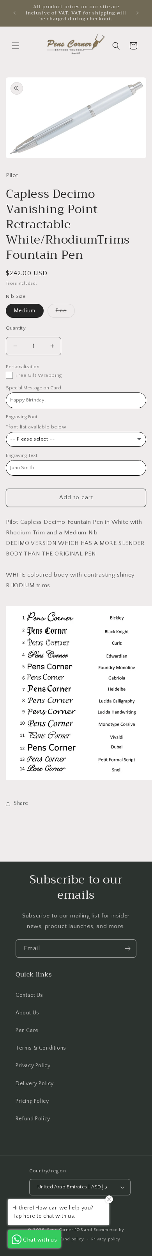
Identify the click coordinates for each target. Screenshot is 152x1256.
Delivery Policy (35, 1083)
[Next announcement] (137, 13)
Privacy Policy (33, 1065)
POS (78, 1229)
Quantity (16, 328)
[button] (15, 45)
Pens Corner (60, 1229)
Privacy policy (105, 1239)
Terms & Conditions (41, 1048)
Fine (65, 312)
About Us (27, 1013)
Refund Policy (33, 1119)
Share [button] (21, 803)
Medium (24, 311)
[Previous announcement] (14, 13)
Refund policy (69, 1239)
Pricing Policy (32, 1101)
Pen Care (27, 1030)
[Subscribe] (127, 948)
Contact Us (29, 995)
